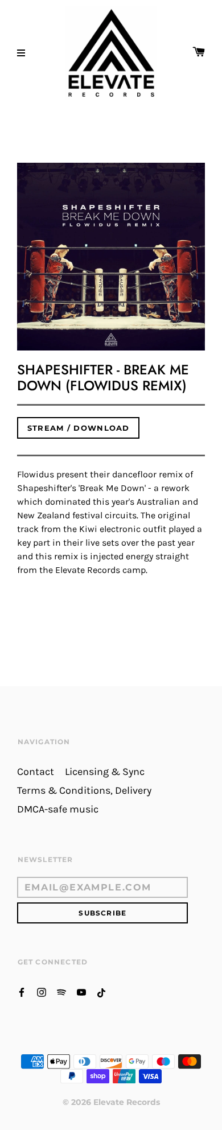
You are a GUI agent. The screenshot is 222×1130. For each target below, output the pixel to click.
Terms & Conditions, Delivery (84, 791)
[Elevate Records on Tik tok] (101, 991)
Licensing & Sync (105, 772)
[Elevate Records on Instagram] (41, 991)
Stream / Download (78, 427)
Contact (35, 772)
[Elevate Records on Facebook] (21, 991)
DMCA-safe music (57, 809)
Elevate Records (126, 1102)
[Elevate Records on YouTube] (81, 991)
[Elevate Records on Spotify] (61, 991)
